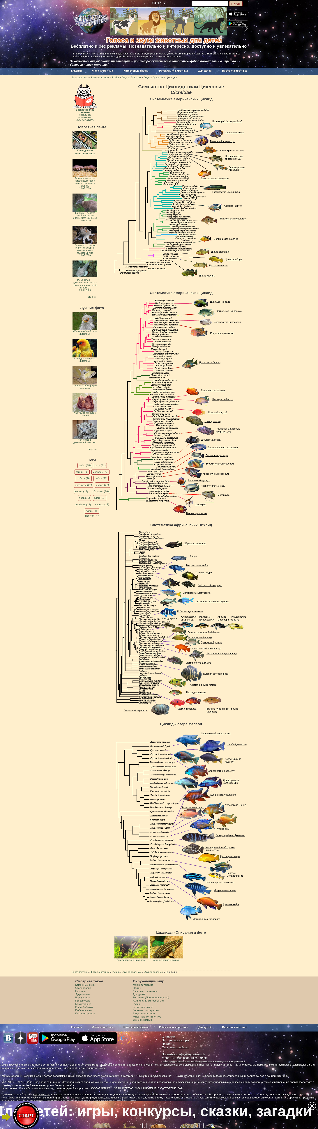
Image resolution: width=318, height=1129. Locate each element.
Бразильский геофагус (233, 218)
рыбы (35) (85, 465)
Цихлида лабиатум (222, 399)
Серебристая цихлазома (227, 322)
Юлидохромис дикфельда (189, 618)
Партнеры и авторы (175, 1040)
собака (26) (84, 478)
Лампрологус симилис (198, 662)
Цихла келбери (233, 259)
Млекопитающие (143, 984)
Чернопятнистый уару (213, 485)
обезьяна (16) (100, 491)
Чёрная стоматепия (195, 543)
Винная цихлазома (196, 513)
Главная (76, 70)
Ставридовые (83, 987)
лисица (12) (102, 504)
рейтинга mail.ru (110, 1075)
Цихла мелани (207, 275)
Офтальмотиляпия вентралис (212, 601)
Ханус (193, 556)
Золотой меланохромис (235, 874)
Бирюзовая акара (234, 132)
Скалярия (200, 504)
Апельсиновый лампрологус (206, 648)
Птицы (137, 987)
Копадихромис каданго (233, 760)
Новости (167, 1043)
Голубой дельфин (237, 744)
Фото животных (102, 70)
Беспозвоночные (143, 1007)
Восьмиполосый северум (220, 463)
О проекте (169, 1036)
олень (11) (92, 510)
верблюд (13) (83, 504)
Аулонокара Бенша (235, 805)
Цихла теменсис (218, 265)
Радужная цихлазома (222, 333)
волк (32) (100, 465)
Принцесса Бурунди (211, 642)
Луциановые (82, 994)
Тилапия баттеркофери (215, 673)
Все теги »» (92, 515)
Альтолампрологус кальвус (221, 653)
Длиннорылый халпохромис (231, 781)
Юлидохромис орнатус (238, 618)
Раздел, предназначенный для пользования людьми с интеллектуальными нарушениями (203, 1062)
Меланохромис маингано (220, 882)
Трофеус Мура (203, 572)
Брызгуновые (83, 1003)
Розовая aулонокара (193, 807)
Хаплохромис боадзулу (221, 771)
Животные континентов (147, 1016)
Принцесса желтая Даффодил (204, 632)
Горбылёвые (82, 1000)
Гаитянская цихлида (217, 455)
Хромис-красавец (186, 708)
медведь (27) (100, 471)
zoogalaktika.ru (41, 1094)
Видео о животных (234, 70)
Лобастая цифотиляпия (190, 611)
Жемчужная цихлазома (229, 311)
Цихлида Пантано (220, 301)
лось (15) (84, 497)
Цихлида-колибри (230, 856)
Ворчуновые (82, 997)
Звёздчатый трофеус (210, 585)
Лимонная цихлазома (213, 390)
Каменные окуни (85, 984)
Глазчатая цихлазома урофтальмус (228, 430)
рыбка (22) (102, 484)
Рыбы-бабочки (84, 1007)
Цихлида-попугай (196, 692)
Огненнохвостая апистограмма (234, 157)
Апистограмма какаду (231, 150)
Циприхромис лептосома (196, 592)
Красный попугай (217, 412)
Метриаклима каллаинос (206, 919)
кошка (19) (81, 491)
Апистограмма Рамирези (215, 178)
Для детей (205, 70)
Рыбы (136, 1003)
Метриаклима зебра (197, 565)
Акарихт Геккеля (233, 205)
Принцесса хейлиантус (200, 637)
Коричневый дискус (199, 480)
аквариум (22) (83, 484)
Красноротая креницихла (226, 192)
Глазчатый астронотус (222, 141)
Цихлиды (80, 991)
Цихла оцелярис (220, 251)
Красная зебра (231, 904)
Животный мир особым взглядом (184, 1057)
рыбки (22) (101, 478)
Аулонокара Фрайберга (223, 794)
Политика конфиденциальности (183, 1054)
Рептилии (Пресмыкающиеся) (151, 997)
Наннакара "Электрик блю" (227, 121)
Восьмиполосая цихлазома (222, 447)
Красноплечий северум (216, 473)
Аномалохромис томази (203, 684)
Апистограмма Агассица (237, 168)
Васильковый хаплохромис (216, 733)
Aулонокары (222, 828)
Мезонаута (223, 495)
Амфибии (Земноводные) (148, 1000)
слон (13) (99, 497)
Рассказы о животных (173, 70)
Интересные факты (136, 70)
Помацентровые (85, 1013)
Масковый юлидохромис (207, 618)
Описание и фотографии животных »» (158, 1111)
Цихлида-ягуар (213, 421)
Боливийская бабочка (226, 239)
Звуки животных (142, 1019)
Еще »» (92, 296)
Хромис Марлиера (223, 618)
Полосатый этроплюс (136, 710)
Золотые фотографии (146, 1010)
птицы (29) (82, 471)
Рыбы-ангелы (83, 1010)
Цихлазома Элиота (209, 362)
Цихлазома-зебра (210, 439)
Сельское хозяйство (175, 1047)
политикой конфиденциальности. (115, 1100)
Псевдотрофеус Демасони (230, 835)
